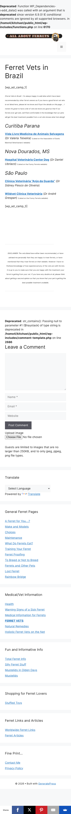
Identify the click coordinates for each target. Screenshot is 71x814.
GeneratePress (47, 783)
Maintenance (13, 537)
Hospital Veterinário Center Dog (27, 159)
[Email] (53, 810)
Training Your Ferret (18, 549)
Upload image (14, 433)
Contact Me (12, 762)
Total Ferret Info (15, 659)
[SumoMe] (65, 810)
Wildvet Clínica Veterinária (23, 193)
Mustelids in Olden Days (21, 670)
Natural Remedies (17, 626)
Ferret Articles (14, 735)
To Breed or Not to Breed (21, 560)
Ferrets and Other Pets (20, 565)
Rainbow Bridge (15, 576)
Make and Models (17, 526)
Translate (34, 494)
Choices (10, 532)
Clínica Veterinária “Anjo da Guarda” (30, 181)
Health (9, 604)
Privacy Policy (14, 768)
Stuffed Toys (13, 703)
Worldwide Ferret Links (20, 730)
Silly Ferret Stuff (15, 664)
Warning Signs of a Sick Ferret (25, 609)
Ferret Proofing (15, 554)
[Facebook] (18, 810)
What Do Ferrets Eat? (19, 543)
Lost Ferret (12, 571)
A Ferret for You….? (17, 521)
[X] (30, 810)
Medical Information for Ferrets (25, 615)
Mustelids (11, 675)
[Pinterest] (41, 810)
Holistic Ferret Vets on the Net (25, 632)
